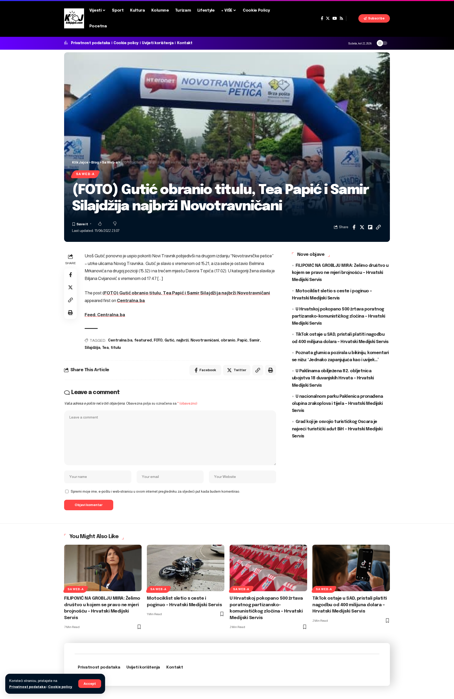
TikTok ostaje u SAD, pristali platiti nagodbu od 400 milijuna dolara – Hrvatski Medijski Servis (349, 605)
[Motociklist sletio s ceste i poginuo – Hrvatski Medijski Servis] (185, 568)
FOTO (158, 340)
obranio (228, 340)
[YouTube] (334, 18)
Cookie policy (60, 687)
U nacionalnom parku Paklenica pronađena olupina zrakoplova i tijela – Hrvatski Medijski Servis (337, 403)
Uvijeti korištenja (157, 43)
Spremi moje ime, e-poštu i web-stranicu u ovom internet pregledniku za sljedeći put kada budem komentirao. (155, 491)
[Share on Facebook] (354, 227)
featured (143, 340)
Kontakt (185, 43)
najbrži (182, 340)
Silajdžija (92, 348)
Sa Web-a (85, 174)
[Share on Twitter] (362, 227)
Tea (105, 348)
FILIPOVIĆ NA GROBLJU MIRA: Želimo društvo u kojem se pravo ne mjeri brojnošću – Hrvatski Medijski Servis (340, 272)
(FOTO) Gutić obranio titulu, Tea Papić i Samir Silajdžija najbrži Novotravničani (186, 292)
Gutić (169, 340)
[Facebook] (321, 18)
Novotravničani (204, 340)
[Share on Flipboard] (370, 227)
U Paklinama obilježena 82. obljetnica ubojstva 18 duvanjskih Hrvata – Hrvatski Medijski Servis (333, 378)
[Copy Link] (378, 227)
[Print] (70, 312)
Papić (242, 340)
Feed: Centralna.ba (105, 314)
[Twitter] (327, 18)
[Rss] (341, 18)
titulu (116, 348)
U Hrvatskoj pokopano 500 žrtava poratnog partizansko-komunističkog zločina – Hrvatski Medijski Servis (338, 316)
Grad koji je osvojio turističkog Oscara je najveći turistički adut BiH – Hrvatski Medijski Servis (337, 429)
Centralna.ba (131, 300)
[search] (352, 18)
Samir (254, 340)
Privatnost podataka (27, 687)
